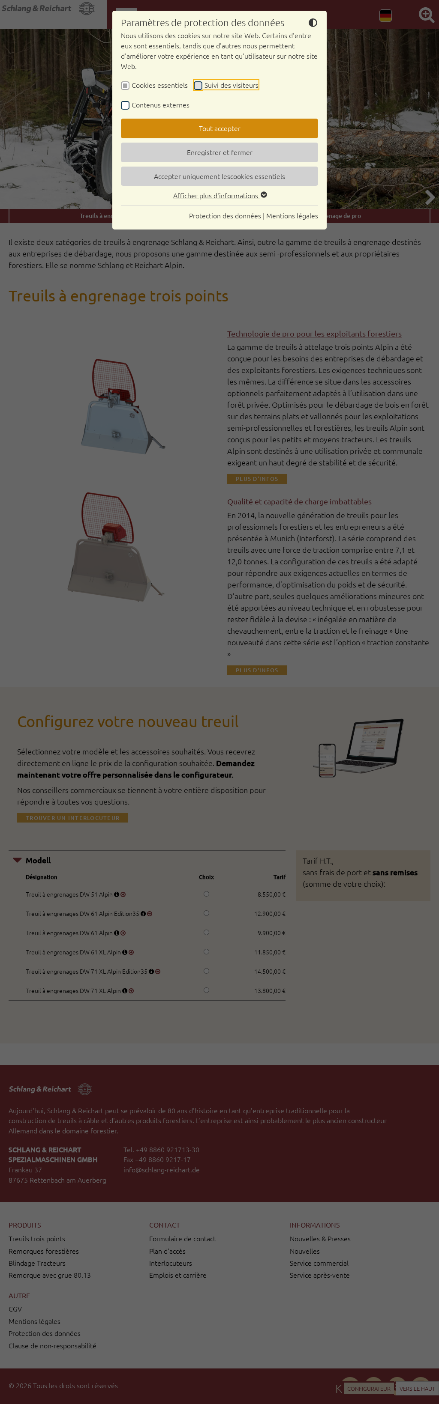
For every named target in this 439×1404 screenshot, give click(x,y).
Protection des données (225, 215)
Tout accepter (220, 128)
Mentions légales (292, 215)
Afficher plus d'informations (216, 195)
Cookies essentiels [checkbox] (160, 84)
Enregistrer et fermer (220, 152)
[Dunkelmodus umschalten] (313, 24)
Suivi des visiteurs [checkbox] (231, 84)
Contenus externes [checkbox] (160, 104)
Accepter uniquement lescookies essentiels (219, 176)
